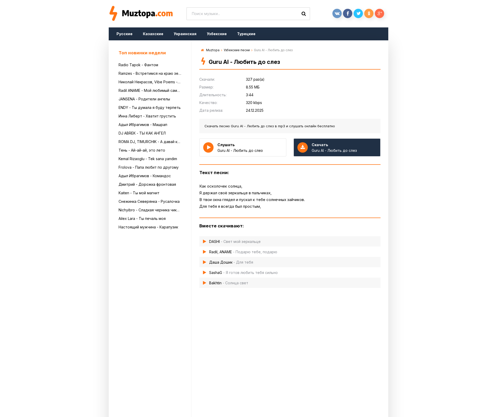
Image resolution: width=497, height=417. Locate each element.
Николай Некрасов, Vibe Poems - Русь (150, 82)
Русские (124, 34)
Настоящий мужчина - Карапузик (148, 227)
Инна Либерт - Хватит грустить (147, 116)
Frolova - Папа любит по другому (149, 167)
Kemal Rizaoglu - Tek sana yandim (148, 159)
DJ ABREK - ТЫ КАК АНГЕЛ (142, 133)
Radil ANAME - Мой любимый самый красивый (150, 90)
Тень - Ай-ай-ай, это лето (142, 150)
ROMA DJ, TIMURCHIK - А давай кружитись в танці (150, 141)
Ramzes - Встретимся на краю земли (150, 73)
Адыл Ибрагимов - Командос (145, 176)
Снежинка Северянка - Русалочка (149, 201)
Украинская (185, 34)
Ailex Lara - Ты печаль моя (142, 218)
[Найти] (303, 14)
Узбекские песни (237, 50)
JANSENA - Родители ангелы (144, 99)
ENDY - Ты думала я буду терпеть (150, 107)
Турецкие (246, 34)
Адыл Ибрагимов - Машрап (143, 124)
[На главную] (147, 14)
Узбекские (217, 34)
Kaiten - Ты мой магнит (139, 193)
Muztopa (213, 50)
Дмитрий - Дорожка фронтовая (147, 184)
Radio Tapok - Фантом (138, 65)
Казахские (153, 34)
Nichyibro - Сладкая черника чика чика (150, 210)
